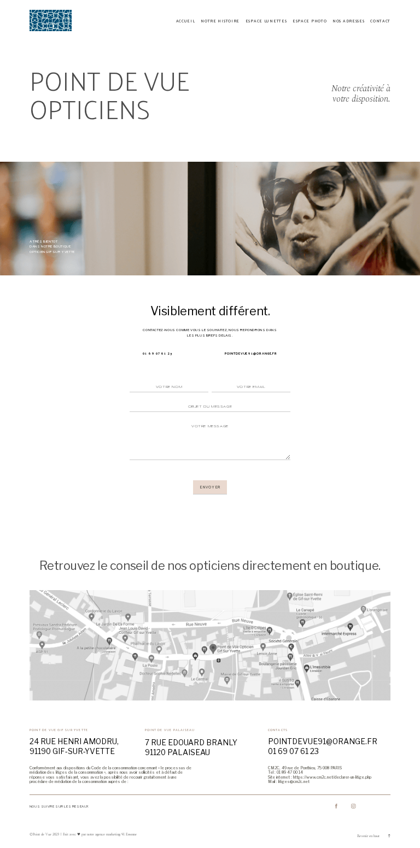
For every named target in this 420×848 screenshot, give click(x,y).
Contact (380, 21)
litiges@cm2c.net (294, 781)
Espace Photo (310, 21)
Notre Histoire (220, 21)
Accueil (185, 21)
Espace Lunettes (266, 21)
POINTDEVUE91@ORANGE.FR (251, 353)
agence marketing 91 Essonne (115, 834)
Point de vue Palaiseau (170, 730)
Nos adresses (348, 21)
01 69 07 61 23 (157, 353)
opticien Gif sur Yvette (52, 252)
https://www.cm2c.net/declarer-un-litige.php (332, 777)
